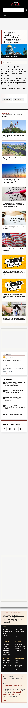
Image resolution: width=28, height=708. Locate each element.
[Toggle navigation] (4, 15)
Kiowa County (18, 629)
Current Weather (19, 644)
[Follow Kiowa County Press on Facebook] (10, 429)
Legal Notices (6, 654)
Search (16, 660)
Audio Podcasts (7, 665)
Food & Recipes (7, 660)
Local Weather (19, 651)
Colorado (7, 99)
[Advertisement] (14, 493)
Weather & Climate (20, 646)
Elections (5, 638)
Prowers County (19, 634)
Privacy (17, 669)
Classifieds (5, 667)
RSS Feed (17, 663)
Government (18, 99)
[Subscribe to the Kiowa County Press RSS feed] (15, 429)
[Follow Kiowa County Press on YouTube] (20, 429)
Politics (5, 635)
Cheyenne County (19, 631)
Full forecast (6, 373)
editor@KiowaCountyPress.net (13, 685)
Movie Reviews (7, 663)
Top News (5, 629)
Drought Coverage (20, 648)
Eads (16, 636)
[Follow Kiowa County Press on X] (5, 429)
